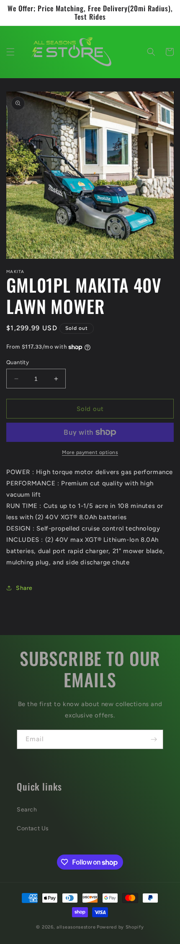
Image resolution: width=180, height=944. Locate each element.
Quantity (17, 362)
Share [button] (24, 588)
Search (27, 809)
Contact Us (33, 828)
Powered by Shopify (120, 927)
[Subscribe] (153, 739)
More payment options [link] (90, 452)
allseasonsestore (76, 927)
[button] (10, 52)
